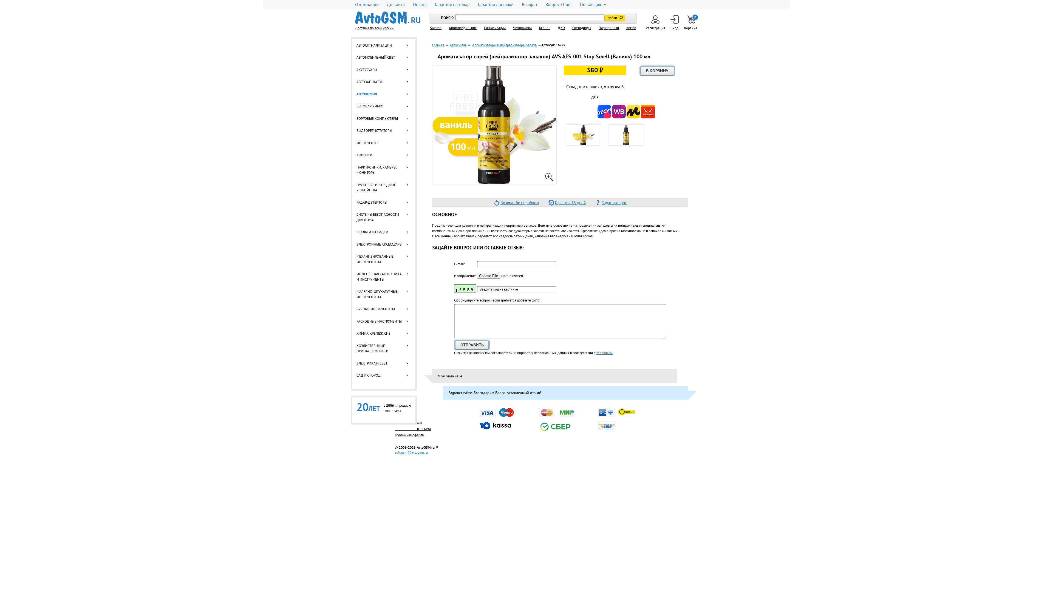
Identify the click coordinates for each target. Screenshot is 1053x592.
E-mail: (459, 264)
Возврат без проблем (519, 202)
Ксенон (544, 27)
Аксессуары (366, 69)
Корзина (691, 22)
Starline (435, 27)
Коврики (364, 155)
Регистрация (655, 28)
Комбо (631, 27)
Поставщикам (593, 4)
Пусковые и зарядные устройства (376, 188)
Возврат (529, 4)
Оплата (420, 4)
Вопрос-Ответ (558, 4)
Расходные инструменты (379, 321)
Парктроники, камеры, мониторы (376, 170)
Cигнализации (495, 27)
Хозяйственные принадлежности (372, 348)
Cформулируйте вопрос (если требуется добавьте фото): (497, 300)
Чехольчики (522, 27)
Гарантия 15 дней (570, 202)
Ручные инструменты (375, 309)
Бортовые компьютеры (377, 118)
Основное (444, 214)
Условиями (604, 353)
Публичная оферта (409, 435)
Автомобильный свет (375, 57)
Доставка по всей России (374, 28)
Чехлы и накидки (372, 232)
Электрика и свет (371, 363)
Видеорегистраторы (374, 130)
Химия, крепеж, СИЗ (373, 333)
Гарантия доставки (496, 4)
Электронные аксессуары (379, 244)
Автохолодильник (463, 27)
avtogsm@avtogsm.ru (411, 452)
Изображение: (465, 276)
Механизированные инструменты (374, 259)
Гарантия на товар (452, 4)
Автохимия (366, 94)
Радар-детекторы (371, 202)
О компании (367, 4)
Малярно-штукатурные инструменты (377, 294)
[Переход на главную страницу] (387, 18)
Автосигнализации (374, 45)
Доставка (396, 4)
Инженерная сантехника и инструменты (378, 277)
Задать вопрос (614, 202)
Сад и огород (368, 375)
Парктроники (609, 27)
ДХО (561, 27)
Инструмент (367, 143)
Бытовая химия (370, 106)
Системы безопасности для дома (377, 217)
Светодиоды (581, 27)
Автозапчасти (369, 81)
